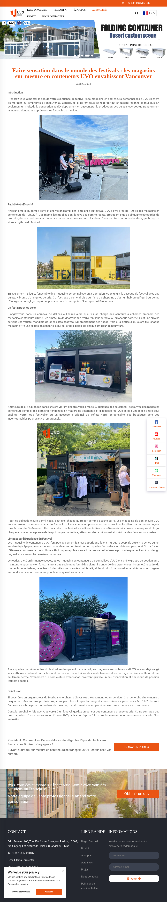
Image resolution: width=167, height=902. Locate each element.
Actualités (99, 9)
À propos (80, 9)
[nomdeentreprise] (17, 12)
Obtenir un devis (138, 793)
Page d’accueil (37, 9)
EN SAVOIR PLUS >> (137, 747)
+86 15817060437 (140, 3)
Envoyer (132, 878)
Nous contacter (53, 16)
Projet (31, 16)
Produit (59, 9)
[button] (75, 56)
